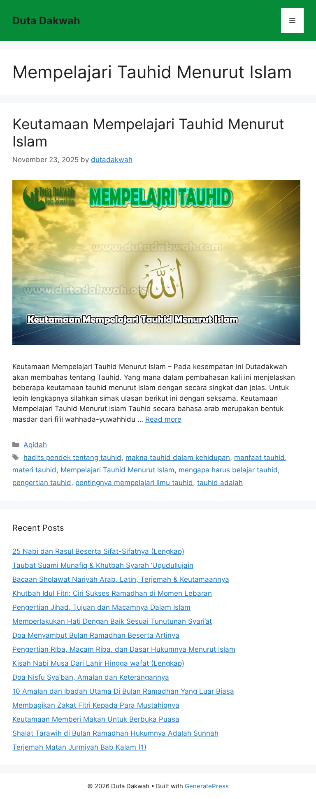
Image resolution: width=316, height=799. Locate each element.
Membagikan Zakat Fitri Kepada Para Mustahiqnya (95, 705)
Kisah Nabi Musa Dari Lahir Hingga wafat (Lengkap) (98, 663)
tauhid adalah (220, 482)
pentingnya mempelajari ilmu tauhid (134, 482)
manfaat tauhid (259, 457)
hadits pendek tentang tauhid (72, 457)
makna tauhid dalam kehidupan (177, 457)
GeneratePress (207, 786)
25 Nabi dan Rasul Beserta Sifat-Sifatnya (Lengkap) (98, 551)
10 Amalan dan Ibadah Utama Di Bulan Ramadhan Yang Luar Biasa (123, 691)
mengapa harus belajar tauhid (228, 470)
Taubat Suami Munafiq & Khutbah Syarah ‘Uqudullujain (102, 565)
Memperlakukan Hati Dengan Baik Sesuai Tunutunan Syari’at (112, 621)
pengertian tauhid (41, 482)
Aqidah (35, 445)
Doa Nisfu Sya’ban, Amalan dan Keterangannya (90, 677)
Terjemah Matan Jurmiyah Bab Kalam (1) (79, 747)
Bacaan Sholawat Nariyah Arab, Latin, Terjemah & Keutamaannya (120, 579)
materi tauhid (34, 470)
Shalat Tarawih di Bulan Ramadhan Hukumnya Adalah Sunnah (115, 733)
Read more (163, 419)
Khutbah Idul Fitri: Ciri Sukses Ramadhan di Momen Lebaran (112, 593)
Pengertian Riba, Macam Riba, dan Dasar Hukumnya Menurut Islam (123, 649)
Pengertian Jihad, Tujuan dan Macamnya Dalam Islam (101, 607)
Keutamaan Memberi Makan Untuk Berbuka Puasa (95, 719)
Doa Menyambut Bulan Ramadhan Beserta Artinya (95, 635)
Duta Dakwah (46, 20)
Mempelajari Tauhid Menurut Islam (117, 470)
